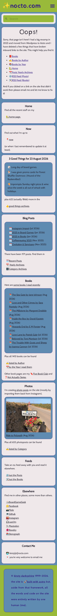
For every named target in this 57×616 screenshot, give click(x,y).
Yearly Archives (16, 264)
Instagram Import (20, 228)
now (11, 139)
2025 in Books (19, 236)
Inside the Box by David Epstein (28, 318)
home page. (15, 116)
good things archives (19, 206)
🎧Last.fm (11, 522)
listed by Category (18, 449)
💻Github (10, 514)
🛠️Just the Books (14, 479)
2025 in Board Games (23, 232)
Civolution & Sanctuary (23, 244)
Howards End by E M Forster (26, 326)
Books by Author (20, 60)
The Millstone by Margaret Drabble (29, 310)
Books (15, 56)
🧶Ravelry (11, 530)
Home (15, 68)
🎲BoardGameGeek (16, 502)
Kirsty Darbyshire (24, 575)
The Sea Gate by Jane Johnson (27, 294)
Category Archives (18, 269)
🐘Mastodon (12, 526)
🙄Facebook (12, 506)
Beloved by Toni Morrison (24, 338)
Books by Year (19, 64)
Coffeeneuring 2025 (22, 240)
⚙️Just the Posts (14, 475)
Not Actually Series (16, 377)
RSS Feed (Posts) (20, 76)
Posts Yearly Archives (22, 72)
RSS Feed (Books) (20, 80)
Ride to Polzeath (14, 435)
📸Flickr (10, 510)
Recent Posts (15, 260)
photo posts (22, 390)
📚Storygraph (13, 534)
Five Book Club (40, 373)
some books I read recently (26, 285)
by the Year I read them (20, 367)
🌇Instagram (12, 518)
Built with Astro (36, 581)
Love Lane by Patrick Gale (24, 334)
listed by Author (17, 363)
